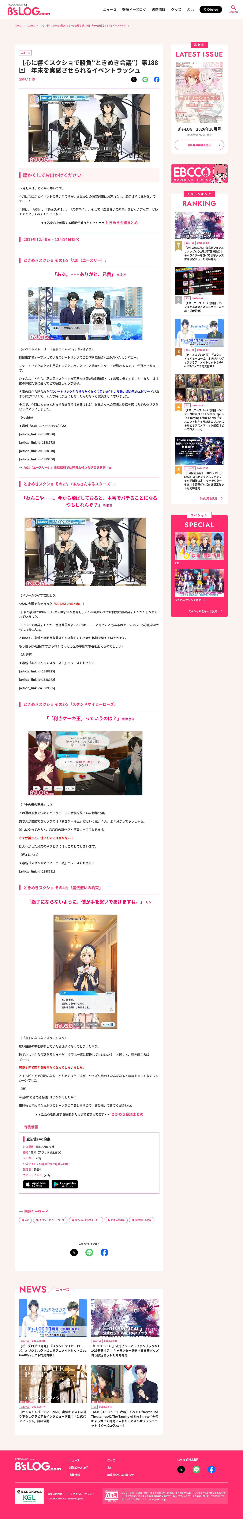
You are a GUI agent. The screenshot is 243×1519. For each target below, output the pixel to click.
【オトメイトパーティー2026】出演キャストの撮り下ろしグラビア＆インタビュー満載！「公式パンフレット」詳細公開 (52, 1416)
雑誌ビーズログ (134, 9)
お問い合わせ (54, 1493)
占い (190, 9)
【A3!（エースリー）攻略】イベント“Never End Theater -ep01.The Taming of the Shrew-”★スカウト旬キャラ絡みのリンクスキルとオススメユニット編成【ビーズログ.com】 (204, 419)
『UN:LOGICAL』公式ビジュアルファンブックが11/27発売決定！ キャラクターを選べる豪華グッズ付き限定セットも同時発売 (125, 1350)
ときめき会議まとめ (121, 222)
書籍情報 (158, 9)
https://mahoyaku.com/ (54, 1163)
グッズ (176, 9)
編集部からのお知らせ (120, 1474)
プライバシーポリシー (82, 1493)
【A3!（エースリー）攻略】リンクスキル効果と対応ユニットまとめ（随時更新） (204, 306)
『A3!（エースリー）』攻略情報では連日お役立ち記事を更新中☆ (67, 467)
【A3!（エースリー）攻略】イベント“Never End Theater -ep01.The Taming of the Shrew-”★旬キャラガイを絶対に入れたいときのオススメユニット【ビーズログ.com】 (124, 1418)
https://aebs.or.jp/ (157, 1499)
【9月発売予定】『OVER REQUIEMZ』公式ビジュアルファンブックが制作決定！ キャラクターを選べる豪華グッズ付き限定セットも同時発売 (204, 480)
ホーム (18, 25)
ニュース (110, 9)
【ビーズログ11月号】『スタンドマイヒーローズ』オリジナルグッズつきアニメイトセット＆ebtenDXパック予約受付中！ (52, 1350)
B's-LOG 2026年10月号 (199, 129)
